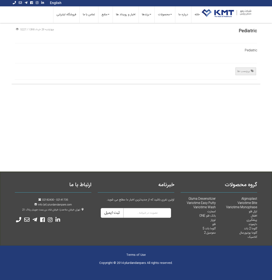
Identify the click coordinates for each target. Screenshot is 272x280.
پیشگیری (251, 220)
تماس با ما (89, 14)
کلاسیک (252, 237)
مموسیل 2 (210, 232)
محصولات (164, 14)
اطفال (254, 215)
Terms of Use (136, 254)
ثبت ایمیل (112, 213)
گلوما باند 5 (209, 228)
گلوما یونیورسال (248, 232)
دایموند (252, 224)
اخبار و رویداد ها (125, 14)
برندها (145, 14)
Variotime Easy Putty (201, 203)
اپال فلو (253, 211)
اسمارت (211, 211)
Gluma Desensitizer (202, 198)
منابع (104, 14)
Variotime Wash (204, 207)
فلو (214, 224)
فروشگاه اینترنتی (66, 14)
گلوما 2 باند (250, 228)
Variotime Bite (247, 203)
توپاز (213, 220)
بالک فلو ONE (207, 215)
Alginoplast (249, 198)
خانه (197, 14)
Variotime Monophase (241, 207)
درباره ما (183, 14)
